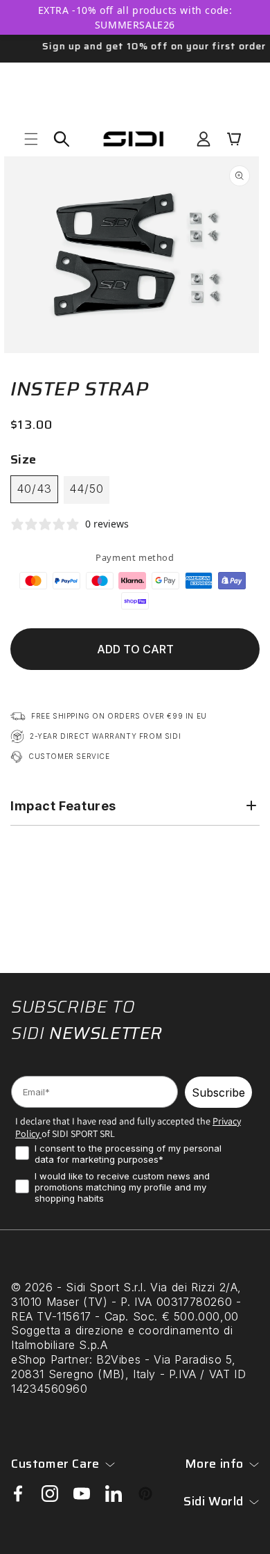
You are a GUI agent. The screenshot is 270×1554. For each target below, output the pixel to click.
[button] (31, 139)
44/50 (86, 489)
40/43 (34, 489)
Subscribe (218, 1092)
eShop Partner (50, 1359)
